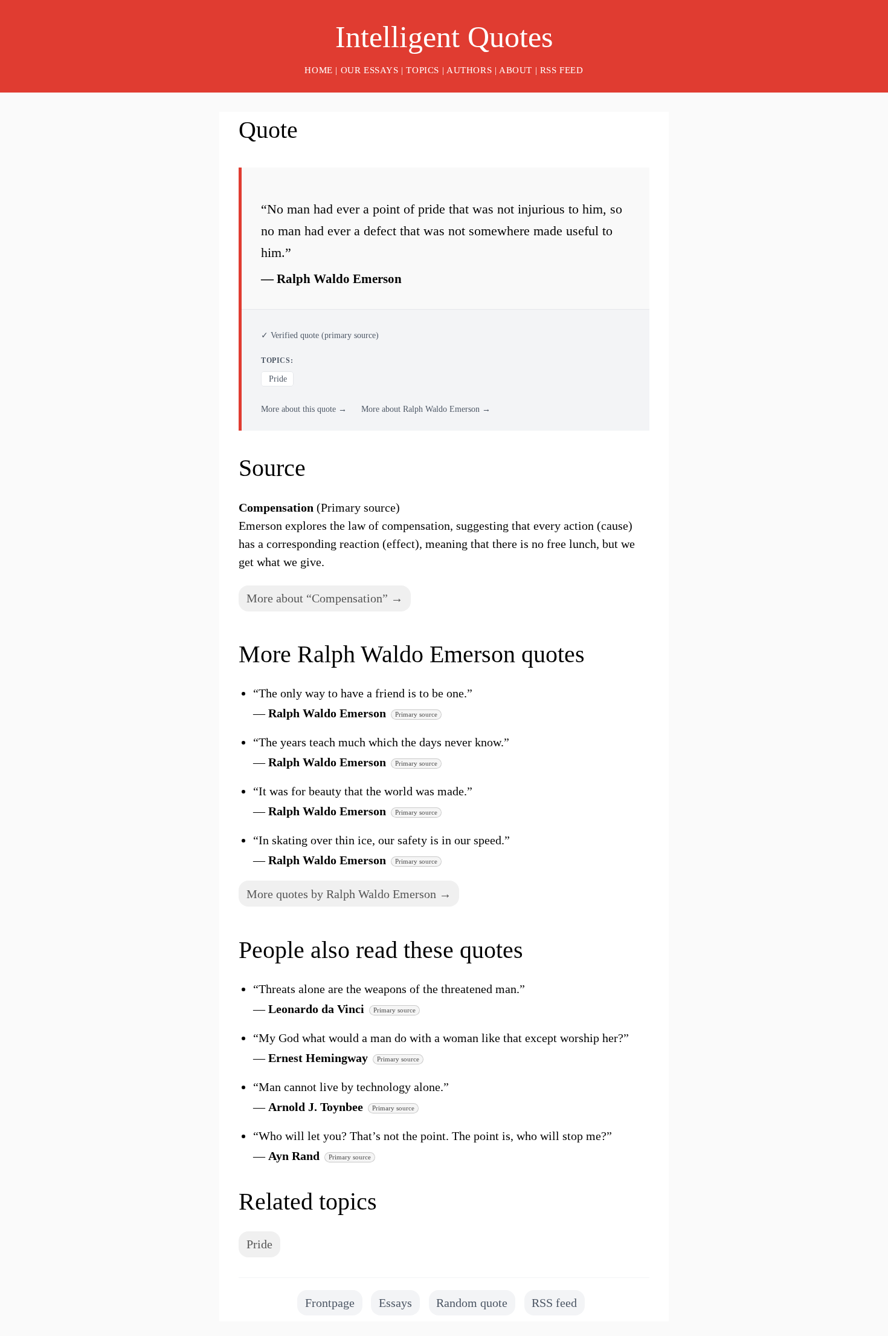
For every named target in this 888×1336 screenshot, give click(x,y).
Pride (278, 378)
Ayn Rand (294, 1155)
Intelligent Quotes (444, 37)
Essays (395, 1302)
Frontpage (330, 1302)
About (515, 70)
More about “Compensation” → (324, 598)
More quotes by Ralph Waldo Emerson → (348, 894)
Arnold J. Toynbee (315, 1106)
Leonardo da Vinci (316, 1008)
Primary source (416, 714)
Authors (469, 70)
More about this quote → (304, 409)
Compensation (276, 507)
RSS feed (562, 70)
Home (318, 70)
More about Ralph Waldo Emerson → (426, 409)
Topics (422, 70)
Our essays (370, 70)
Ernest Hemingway (318, 1057)
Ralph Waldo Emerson (339, 278)
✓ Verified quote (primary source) (320, 335)
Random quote (471, 1302)
